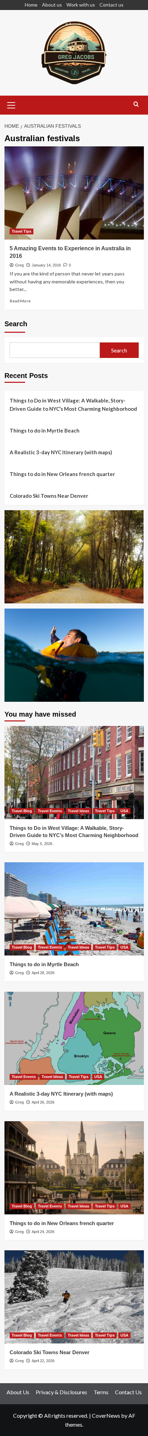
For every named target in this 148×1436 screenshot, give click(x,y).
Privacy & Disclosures (61, 1392)
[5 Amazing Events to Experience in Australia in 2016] (74, 193)
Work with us (80, 5)
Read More (20, 300)
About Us (18, 1392)
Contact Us (128, 1392)
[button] (11, 104)
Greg (19, 265)
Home (31, 5)
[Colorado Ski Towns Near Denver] (74, 1296)
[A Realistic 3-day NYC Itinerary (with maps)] (74, 1038)
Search (15, 324)
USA (124, 811)
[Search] (136, 104)
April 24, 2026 (43, 1232)
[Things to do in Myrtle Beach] (74, 908)
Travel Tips (21, 231)
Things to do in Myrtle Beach (45, 430)
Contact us (111, 5)
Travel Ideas (78, 811)
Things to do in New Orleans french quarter (62, 474)
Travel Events (50, 811)
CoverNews (106, 1415)
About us (52, 5)
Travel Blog (22, 811)
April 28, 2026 (43, 973)
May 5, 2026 (42, 844)
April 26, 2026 (43, 1102)
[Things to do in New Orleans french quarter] (74, 1167)
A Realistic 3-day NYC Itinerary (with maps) (61, 452)
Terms (101, 1392)
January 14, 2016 (46, 265)
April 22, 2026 (43, 1361)
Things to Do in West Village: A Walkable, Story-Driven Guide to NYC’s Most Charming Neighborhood (73, 404)
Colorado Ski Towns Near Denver (49, 496)
